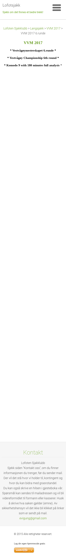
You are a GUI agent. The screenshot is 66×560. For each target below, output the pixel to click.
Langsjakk (37, 28)
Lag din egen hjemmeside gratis (29, 543)
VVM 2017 (53, 28)
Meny (57, 8)
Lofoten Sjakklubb (15, 28)
